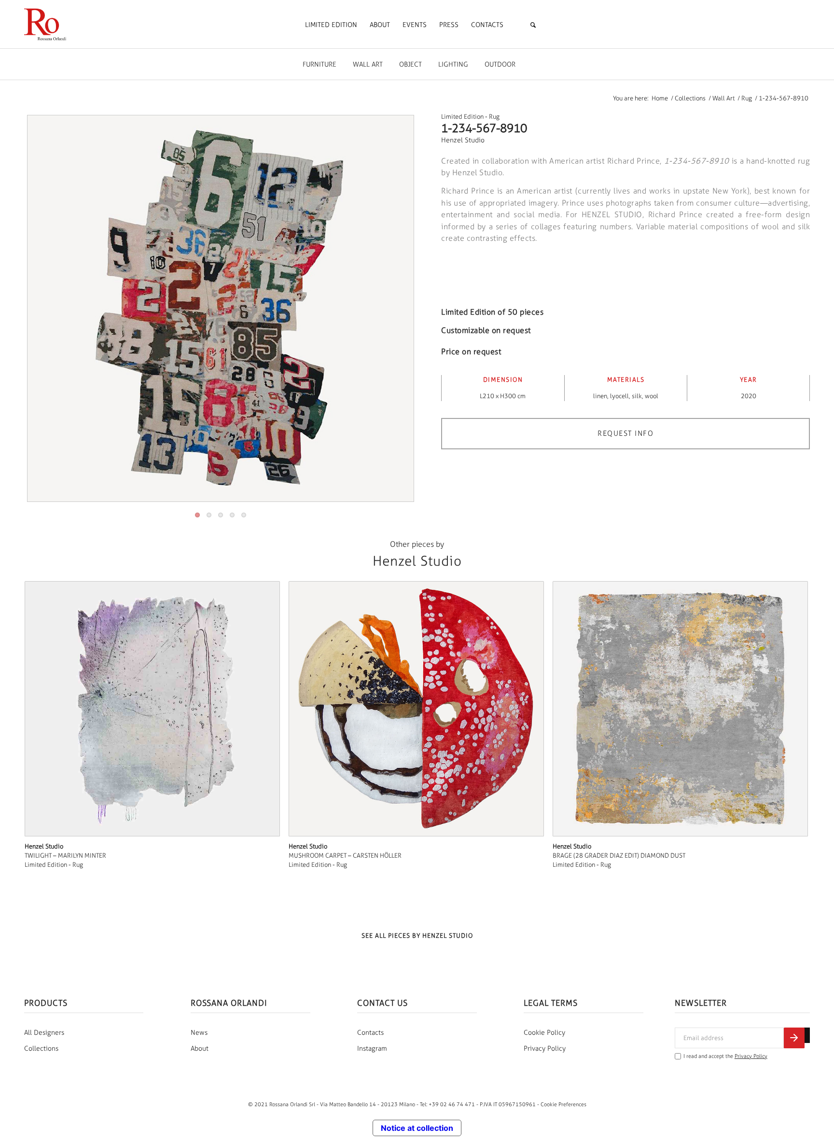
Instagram (372, 1048)
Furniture (319, 64)
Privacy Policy (545, 1048)
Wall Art (368, 64)
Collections (41, 1048)
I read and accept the (725, 1056)
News (199, 1033)
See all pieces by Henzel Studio (417, 935)
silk (637, 396)
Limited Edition (462, 116)
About (199, 1048)
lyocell (619, 396)
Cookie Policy (544, 1033)
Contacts (370, 1033)
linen (600, 396)
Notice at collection (417, 1128)
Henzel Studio (463, 140)
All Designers (44, 1033)
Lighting (453, 64)
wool (651, 396)
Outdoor (500, 64)
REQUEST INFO (625, 433)
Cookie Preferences (563, 1104)
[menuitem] (331, 25)
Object (410, 64)
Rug (494, 116)
